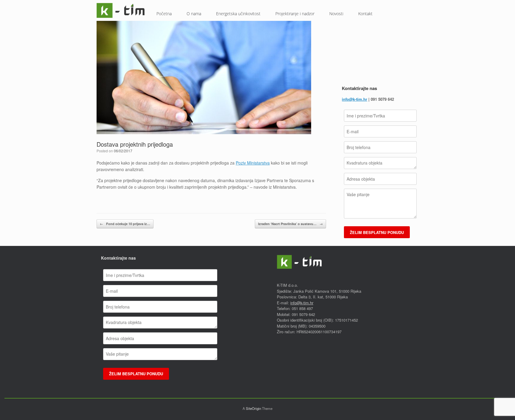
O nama (194, 13)
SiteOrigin (253, 408)
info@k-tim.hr (354, 99)
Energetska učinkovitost (238, 13)
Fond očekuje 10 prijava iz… (125, 223)
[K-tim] (121, 10)
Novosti (336, 13)
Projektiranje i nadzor (294, 13)
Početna (164, 13)
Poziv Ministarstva (253, 163)
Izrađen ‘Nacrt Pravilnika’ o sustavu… (290, 223)
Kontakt (365, 13)
